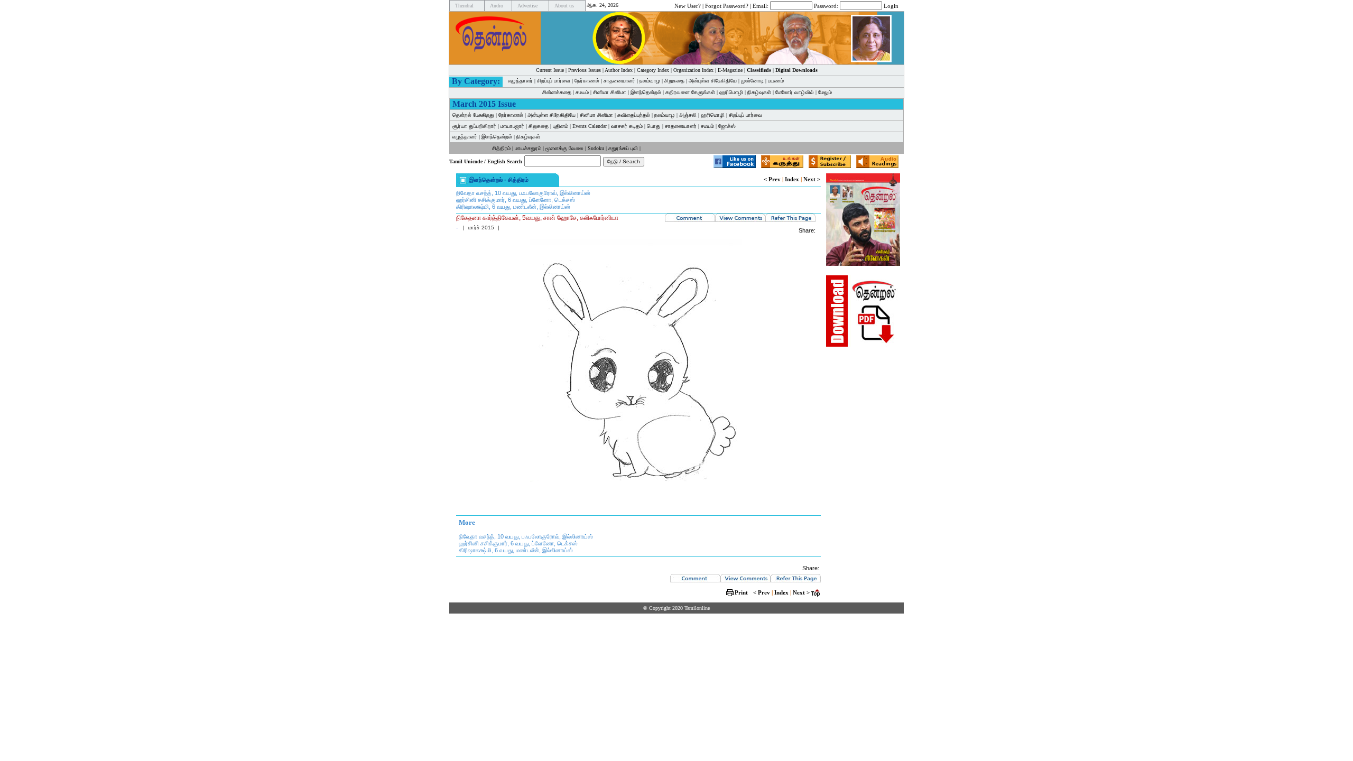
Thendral (464, 5)
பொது (654, 126)
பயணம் (776, 80)
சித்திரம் (501, 148)
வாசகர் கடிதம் (627, 126)
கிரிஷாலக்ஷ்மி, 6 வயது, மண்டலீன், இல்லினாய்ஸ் (513, 206)
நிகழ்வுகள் (759, 92)
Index (792, 179)
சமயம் (582, 92)
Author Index (619, 70)
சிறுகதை (674, 80)
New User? (687, 5)
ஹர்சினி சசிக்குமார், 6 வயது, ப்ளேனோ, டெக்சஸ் (515, 200)
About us (564, 5)
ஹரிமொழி (731, 92)
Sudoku (596, 148)
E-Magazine (730, 70)
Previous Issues (584, 70)
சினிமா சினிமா (609, 92)
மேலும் (825, 92)
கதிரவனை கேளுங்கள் (690, 92)
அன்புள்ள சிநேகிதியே (713, 80)
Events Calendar (589, 126)
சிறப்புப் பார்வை (553, 80)
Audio (496, 5)
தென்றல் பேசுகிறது (473, 115)
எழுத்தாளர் (520, 80)
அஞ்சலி (688, 115)
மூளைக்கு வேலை (564, 148)
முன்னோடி (752, 80)
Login (891, 5)
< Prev (772, 179)
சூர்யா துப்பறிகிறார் (474, 126)
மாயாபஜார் (512, 126)
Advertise (527, 5)
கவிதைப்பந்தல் (633, 115)
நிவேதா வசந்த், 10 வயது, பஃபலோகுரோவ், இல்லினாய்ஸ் (523, 193)
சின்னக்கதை (556, 92)
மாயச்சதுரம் (528, 148)
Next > (811, 179)
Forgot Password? (726, 5)
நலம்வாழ (650, 80)
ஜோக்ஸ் (727, 126)
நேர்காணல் (586, 80)
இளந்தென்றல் (646, 92)
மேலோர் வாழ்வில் (794, 92)
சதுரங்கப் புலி (623, 148)
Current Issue (550, 70)
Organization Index (693, 70)
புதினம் (560, 126)
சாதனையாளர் (619, 80)
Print (741, 592)
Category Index (653, 70)
